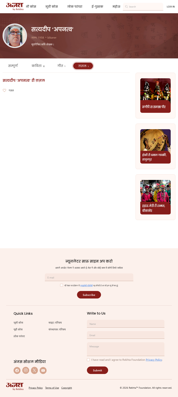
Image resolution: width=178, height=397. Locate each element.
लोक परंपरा (74, 7)
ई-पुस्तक (97, 7)
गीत (61, 66)
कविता (38, 66)
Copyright (66, 387)
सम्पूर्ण (13, 66)
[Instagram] (25, 370)
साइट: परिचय (55, 322)
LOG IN (171, 6)
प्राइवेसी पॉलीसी (86, 285)
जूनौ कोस (29, 7)
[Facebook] (17, 370)
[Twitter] (34, 370)
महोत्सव (117, 7)
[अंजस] (14, 6)
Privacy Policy (154, 359)
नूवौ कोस (51, 7)
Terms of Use (52, 387)
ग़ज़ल (83, 66)
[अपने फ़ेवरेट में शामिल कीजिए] (4, 90)
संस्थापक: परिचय (57, 329)
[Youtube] (43, 370)
